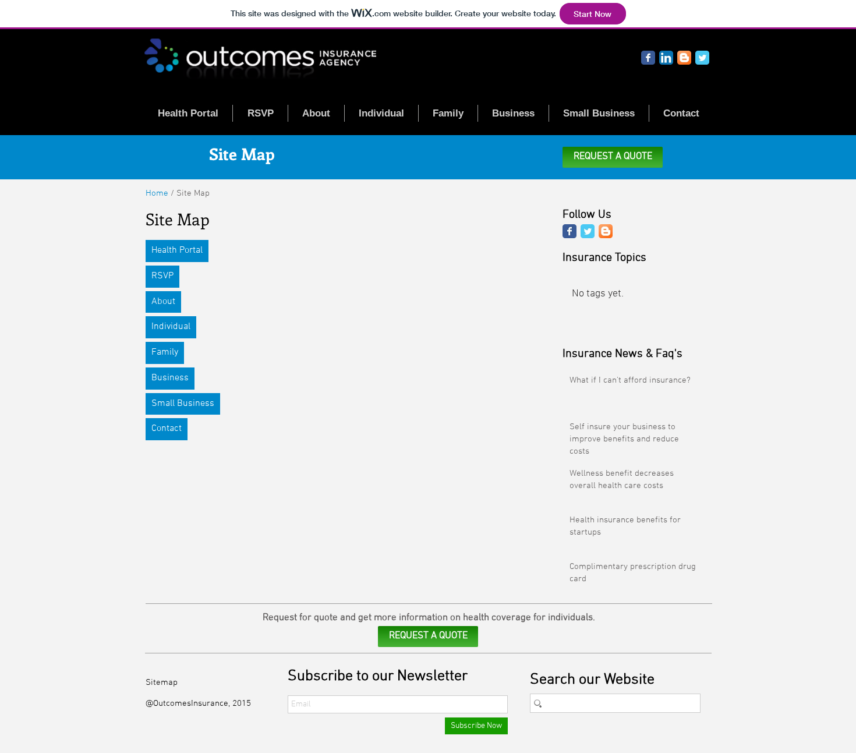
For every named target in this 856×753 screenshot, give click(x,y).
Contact (166, 428)
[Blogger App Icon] (684, 58)
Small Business (182, 403)
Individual (170, 327)
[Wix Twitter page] (702, 58)
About (163, 301)
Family (164, 352)
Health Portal (177, 250)
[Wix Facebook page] (648, 58)
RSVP (162, 276)
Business (170, 378)
